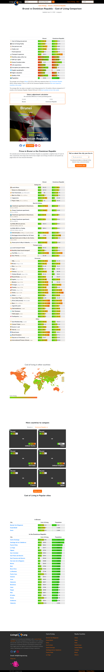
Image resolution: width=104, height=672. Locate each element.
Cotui (11, 587)
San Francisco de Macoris (17, 558)
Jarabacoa (13, 600)
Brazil (76, 652)
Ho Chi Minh (49, 645)
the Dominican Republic (56, 81)
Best (78, 2)
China (76, 638)
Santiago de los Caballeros (18, 542)
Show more (37, 491)
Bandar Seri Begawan (16, 525)
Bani (11, 566)
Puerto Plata (14, 545)
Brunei (50, 6)
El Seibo (12, 595)
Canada (77, 650)
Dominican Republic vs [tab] (41, 427)
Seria (11, 530)
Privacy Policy (90, 671)
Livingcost (59, 12)
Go (53, 2)
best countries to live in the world (50, 90)
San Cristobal (14, 553)
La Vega (12, 548)
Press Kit (12, 658)
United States (78, 647)
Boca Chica (13, 569)
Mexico (76, 655)
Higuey (12, 550)
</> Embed (30, 145)
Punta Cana (13, 574)
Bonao (12, 563)
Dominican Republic (60, 6)
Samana (12, 577)
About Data (82, 671)
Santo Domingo (14, 540)
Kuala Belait (13, 528)
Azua (11, 579)
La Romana (13, 571)
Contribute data (80, 165)
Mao (11, 592)
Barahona (13, 585)
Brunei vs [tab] (30, 427)
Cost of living (71, 2)
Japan (76, 640)
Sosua (12, 598)
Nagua (12, 590)
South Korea (78, 645)
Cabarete (13, 603)
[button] (20, 145)
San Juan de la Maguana (17, 561)
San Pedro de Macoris (16, 556)
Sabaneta (13, 582)
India (76, 643)
